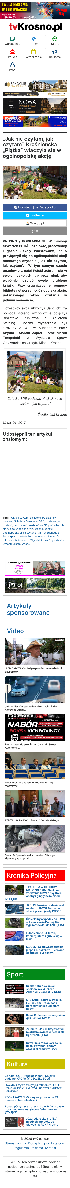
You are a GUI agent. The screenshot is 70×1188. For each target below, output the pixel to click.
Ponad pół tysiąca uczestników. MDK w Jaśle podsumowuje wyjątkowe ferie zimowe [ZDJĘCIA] (34, 1109)
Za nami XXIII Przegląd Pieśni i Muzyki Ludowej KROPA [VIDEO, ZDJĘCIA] (30, 1077)
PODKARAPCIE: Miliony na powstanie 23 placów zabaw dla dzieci (31, 1098)
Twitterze (36, 215)
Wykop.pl (36, 223)
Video (15, 631)
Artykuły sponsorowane (28, 609)
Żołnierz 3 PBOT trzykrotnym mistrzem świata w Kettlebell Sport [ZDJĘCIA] (45, 1032)
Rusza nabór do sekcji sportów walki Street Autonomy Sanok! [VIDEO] (43, 988)
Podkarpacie (10, 536)
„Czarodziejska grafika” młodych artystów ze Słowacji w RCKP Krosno (42, 1121)
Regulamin (21, 1148)
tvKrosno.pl (22, 540)
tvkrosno (8, 540)
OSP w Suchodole (49, 532)
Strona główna (15, 1143)
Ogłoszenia (12, 44)
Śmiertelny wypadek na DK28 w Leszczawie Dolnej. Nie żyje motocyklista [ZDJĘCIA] (45, 922)
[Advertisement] (35, 476)
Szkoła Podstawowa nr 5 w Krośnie (40, 536)
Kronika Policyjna (32, 875)
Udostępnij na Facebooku (36, 207)
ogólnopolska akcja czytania (19, 532)
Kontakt (50, 1148)
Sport (55, 44)
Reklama (55, 57)
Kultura (17, 1064)
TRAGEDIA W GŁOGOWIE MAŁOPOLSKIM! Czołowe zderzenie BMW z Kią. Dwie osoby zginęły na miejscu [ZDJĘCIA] (33, 893)
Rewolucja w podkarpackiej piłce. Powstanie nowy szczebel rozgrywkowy (44, 1045)
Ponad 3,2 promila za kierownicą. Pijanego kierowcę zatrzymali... (30, 857)
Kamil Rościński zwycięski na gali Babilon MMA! (45, 1016)
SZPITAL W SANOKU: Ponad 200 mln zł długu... (33, 820)
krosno (39, 528)
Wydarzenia (34, 57)
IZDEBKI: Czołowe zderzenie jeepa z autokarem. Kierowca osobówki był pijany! (45, 949)
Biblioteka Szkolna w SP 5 (29, 521)
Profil (12, 70)
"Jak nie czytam (19, 517)
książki (49, 528)
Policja (12, 57)
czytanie (51, 521)
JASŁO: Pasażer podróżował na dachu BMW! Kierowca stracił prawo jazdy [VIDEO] (45, 908)
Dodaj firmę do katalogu (46, 1143)
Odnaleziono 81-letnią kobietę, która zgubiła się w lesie (44, 936)
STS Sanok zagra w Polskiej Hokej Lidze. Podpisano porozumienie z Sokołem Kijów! (44, 1004)
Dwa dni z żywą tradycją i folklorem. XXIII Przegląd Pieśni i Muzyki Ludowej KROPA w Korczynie (33, 1088)
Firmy (34, 44)
